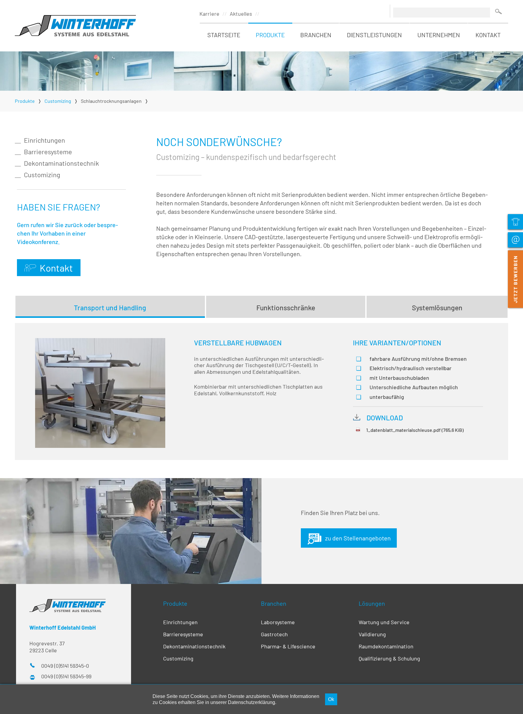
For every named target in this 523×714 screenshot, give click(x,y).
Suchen (498, 11)
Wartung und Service (384, 622)
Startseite (223, 34)
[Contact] (515, 221)
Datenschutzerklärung (251, 702)
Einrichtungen (44, 140)
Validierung (372, 634)
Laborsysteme (278, 622)
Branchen (315, 34)
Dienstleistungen (374, 34)
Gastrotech (274, 634)
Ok (331, 699)
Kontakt (488, 34)
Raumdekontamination (386, 646)
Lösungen (372, 603)
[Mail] (515, 239)
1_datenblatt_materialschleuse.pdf (415, 430)
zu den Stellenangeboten (358, 538)
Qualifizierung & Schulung (389, 658)
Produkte (270, 34)
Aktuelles (241, 13)
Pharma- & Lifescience (288, 646)
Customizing (42, 174)
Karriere (209, 13)
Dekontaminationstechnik (61, 163)
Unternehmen (438, 34)
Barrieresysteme (48, 151)
